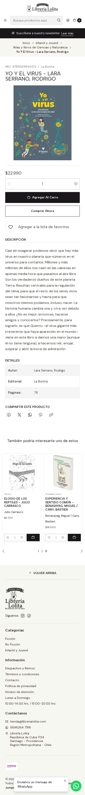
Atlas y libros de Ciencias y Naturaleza (40, 47)
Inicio (26, 43)
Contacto (12, 680)
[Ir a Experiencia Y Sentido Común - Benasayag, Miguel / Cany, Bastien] (63, 472)
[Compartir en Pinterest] (40, 415)
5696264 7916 (20, 727)
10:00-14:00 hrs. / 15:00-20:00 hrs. (30, 703)
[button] (42, 573)
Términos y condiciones (22, 674)
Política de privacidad (20, 686)
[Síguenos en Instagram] (22, 615)
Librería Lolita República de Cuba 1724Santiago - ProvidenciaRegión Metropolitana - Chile (30, 739)
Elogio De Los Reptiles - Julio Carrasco (17, 502)
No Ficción (12, 644)
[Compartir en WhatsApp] (30, 415)
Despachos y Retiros (20, 668)
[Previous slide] (4, 551)
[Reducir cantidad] (9, 184)
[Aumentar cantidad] (76, 184)
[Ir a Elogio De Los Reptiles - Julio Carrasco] (22, 472)
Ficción (10, 639)
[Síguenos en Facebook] (29, 615)
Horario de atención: (19, 692)
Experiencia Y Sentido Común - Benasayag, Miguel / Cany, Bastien (61, 504)
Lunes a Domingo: (18, 698)
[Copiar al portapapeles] (51, 415)
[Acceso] (67, 20)
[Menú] (5, 20)
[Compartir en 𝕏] (19, 415)
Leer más (67, 33)
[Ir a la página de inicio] (42, 7)
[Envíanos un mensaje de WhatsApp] (76, 786)
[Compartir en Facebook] (8, 415)
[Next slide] (80, 551)
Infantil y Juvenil (47, 43)
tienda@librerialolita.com (28, 721)
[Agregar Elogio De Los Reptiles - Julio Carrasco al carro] (33, 537)
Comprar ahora (42, 211)
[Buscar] (59, 20)
